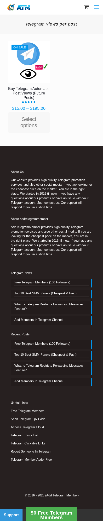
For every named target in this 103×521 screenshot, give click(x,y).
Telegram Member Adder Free (31, 459)
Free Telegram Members (28, 411)
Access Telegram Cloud (27, 427)
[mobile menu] (96, 7)
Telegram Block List (24, 435)
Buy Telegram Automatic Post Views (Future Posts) (28, 93)
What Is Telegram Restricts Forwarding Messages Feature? (49, 306)
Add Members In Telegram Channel (38, 320)
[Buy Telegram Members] (19, 7)
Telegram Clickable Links (28, 443)
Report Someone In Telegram (31, 451)
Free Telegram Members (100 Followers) (42, 282)
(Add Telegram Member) (62, 495)
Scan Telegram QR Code (28, 419)
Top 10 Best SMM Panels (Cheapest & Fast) (45, 293)
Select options (28, 122)
